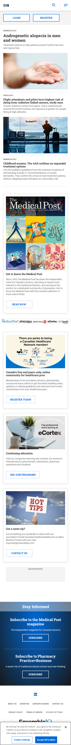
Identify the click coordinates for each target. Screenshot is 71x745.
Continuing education (19, 453)
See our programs (23, 474)
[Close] (65, 727)
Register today (20, 399)
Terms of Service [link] (34, 712)
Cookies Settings (54, 712)
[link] (35, 694)
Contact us (19, 553)
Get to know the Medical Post (24, 274)
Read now (19, 304)
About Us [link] (12, 704)
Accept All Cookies (46, 740)
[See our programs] (35, 432)
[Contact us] (35, 508)
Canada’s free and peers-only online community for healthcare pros (28, 373)
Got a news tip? (15, 528)
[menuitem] (35, 694)
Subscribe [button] (35, 637)
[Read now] (35, 233)
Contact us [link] (57, 704)
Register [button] (46, 17)
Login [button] (16, 17)
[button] (66, 5)
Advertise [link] (24, 704)
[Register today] (35, 351)
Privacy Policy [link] (16, 712)
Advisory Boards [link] (41, 704)
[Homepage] (6, 5)
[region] (35, 733)
